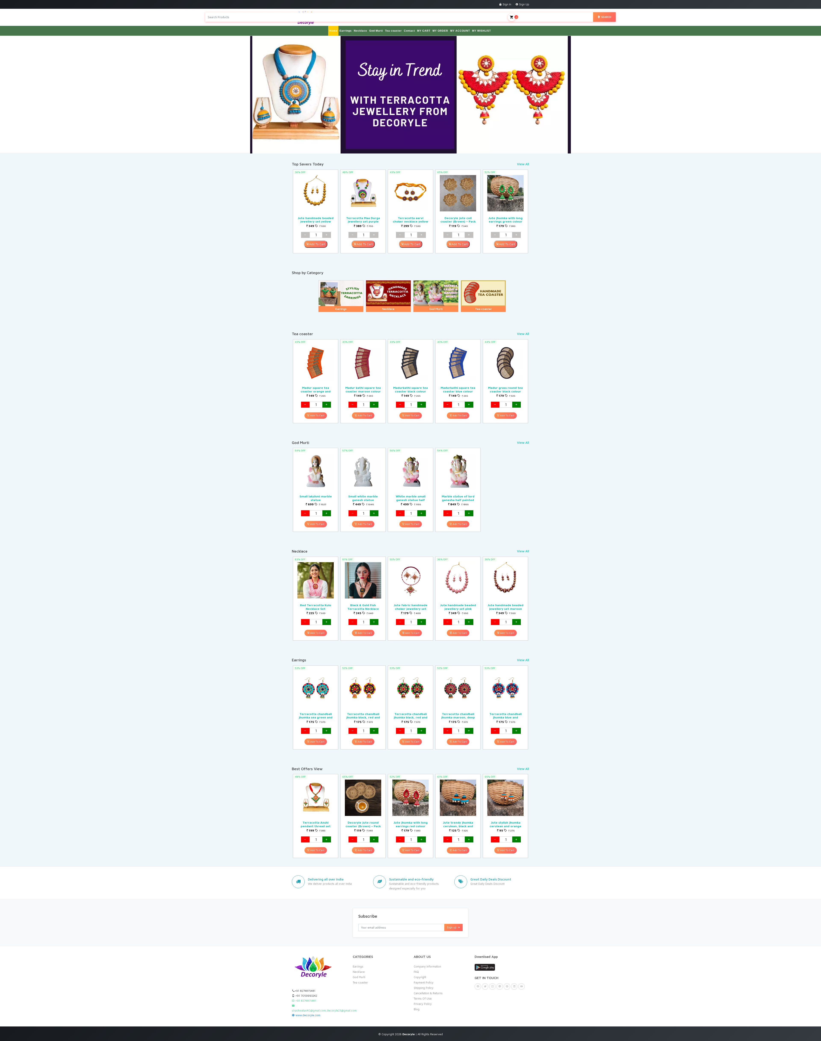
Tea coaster (393, 30)
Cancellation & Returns (428, 993)
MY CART (423, 30)
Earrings (346, 30)
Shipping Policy (423, 987)
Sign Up (523, 4)
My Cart (522, 17)
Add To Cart (317, 244)
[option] (315, 211)
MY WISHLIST (481, 30)
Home (333, 30)
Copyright (420, 977)
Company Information (427, 966)
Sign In (506, 4)
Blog (416, 1009)
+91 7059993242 (306, 995)
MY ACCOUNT (460, 30)
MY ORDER (440, 30)
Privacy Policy (423, 1004)
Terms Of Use (423, 998)
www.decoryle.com (307, 1015)
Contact (409, 30)
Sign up (452, 927)
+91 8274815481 (305, 990)
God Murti (376, 30)
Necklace (360, 30)
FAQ (416, 971)
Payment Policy (423, 982)
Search (605, 17)
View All (523, 164)
